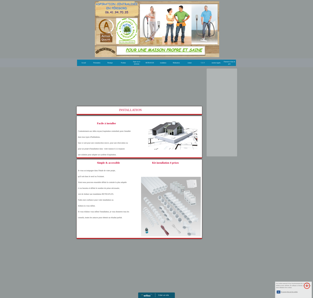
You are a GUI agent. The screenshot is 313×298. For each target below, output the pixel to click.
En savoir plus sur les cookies (289, 292)
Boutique (110, 63)
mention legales (216, 63)
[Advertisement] (139, 88)
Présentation (96, 63)
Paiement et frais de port (229, 63)
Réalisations (176, 63)
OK (278, 292)
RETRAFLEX (150, 63)
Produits (123, 63)
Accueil (83, 63)
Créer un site (163, 295)
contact (190, 63)
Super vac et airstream (136, 63)
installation (163, 63)
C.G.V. (203, 63)
